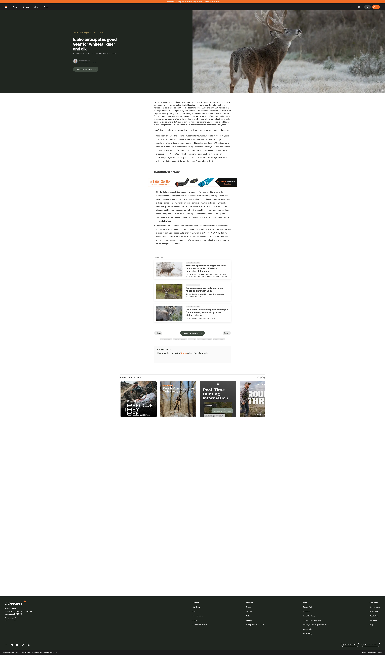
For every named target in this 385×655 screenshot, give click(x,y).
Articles (249, 611)
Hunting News (98, 33)
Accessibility (307, 633)
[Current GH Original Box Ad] (139, 399)
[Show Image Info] (382, 90)
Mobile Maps (374, 616)
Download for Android (371, 645)
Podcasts (249, 620)
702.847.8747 (10, 608)
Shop (305, 603)
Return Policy (308, 607)
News (222, 339)
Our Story (196, 607)
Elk (209, 339)
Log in (367, 7)
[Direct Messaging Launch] (218, 399)
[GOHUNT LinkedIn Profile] (28, 645)
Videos (248, 616)
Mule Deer (202, 339)
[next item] (263, 377)
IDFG (210, 161)
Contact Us (11, 619)
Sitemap (380, 652)
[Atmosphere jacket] (178, 399)
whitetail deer (216, 102)
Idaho (206, 102)
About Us (195, 603)
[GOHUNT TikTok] (23, 645)
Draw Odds (373, 611)
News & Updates (85, 33)
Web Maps (373, 620)
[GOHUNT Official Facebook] (6, 645)
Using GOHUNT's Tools (255, 625)
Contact (195, 620)
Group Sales (307, 629)
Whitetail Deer (180, 339)
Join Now (376, 7)
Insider (249, 607)
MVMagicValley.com (179, 111)
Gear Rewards (374, 607)
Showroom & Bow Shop (312, 620)
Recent (75, 33)
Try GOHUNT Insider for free (86, 69)
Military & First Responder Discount (316, 625)
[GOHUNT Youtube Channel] (17, 645)
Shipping (306, 611)
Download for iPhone (351, 645)
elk (227, 102)
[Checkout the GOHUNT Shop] (359, 7)
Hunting (192, 339)
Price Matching (309, 616)
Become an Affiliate (199, 625)
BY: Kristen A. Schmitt (87, 62)
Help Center (373, 603)
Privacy (364, 652)
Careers (195, 611)
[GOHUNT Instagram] (11, 645)
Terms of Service (372, 652)
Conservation (197, 616)
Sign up (184, 353)
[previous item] (259, 377)
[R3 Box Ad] (258, 399)
